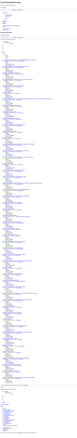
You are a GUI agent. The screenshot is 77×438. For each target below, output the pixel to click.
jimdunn (5, 203)
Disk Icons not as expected (8, 163)
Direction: (21, 385)
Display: (3, 385)
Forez (5, 171)
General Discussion (20, 190)
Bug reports (19, 80)
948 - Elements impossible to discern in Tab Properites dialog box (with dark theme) (19, 144)
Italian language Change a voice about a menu (11, 105)
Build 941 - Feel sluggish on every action (11, 228)
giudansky (6, 346)
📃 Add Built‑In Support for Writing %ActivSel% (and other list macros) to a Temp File (19, 59)
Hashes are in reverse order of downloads (11, 118)
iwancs (5, 229)
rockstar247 (6, 164)
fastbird (5, 222)
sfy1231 (5, 99)
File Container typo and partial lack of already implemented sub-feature (16, 189)
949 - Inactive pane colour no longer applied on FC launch (14, 124)
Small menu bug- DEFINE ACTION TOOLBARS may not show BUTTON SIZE (19, 377)
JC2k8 (5, 274)
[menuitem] (9, 14)
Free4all (5, 67)
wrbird (5, 93)
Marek (5, 287)
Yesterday (6, 365)
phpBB (20, 432)
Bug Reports (19, 99)
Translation (20, 132)
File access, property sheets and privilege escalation (12, 273)
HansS (5, 248)
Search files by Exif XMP (8, 344)
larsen (5, 294)
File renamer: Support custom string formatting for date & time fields (16, 66)
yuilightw (6, 281)
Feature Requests (21, 60)
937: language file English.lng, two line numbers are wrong (14, 286)
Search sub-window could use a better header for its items (14, 169)
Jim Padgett (6, 339)
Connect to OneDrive (7, 92)
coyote (5, 333)
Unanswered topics (6, 28)
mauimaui (6, 106)
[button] (5, 41)
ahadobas (6, 307)
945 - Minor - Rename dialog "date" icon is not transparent (14, 241)
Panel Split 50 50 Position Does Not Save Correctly (12, 202)
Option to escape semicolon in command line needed (13, 247)
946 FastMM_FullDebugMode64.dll (10, 215)
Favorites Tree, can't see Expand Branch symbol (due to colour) (15, 325)
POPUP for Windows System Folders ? (10, 338)
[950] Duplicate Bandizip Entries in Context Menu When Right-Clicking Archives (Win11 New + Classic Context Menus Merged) (28, 98)
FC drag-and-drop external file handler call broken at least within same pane (17, 332)
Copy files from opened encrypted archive (11, 370)
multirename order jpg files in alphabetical (11, 280)
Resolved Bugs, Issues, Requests (23, 216)
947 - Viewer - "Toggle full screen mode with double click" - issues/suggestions (18, 157)
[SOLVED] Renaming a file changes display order (12, 312)
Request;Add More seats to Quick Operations (11, 364)
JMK (5, 378)
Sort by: (11, 385)
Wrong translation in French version (9, 131)
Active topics (5, 29)
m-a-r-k (5, 138)
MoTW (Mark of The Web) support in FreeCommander (13, 85)
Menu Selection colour (7, 137)
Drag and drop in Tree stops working (10, 111)
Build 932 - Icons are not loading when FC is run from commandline (16, 357)
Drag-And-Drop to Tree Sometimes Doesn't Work (12, 221)
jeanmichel (6, 132)
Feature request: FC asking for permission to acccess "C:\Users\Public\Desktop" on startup (20, 293)
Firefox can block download (8, 351)
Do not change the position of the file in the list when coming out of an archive (18, 79)
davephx (5, 268)
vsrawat (5, 235)
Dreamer (5, 158)
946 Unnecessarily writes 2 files (9, 208)
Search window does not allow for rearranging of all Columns (14, 176)
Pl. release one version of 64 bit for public (11, 234)
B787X (5, 216)
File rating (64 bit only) (7, 319)
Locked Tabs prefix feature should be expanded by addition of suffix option (17, 299)
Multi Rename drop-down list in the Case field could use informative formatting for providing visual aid (22, 182)
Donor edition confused (7, 267)
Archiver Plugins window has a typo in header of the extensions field (16, 195)
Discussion (19, 86)
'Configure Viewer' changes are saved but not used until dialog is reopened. (17, 260)
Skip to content (3, 7)
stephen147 (6, 359)
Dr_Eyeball (6, 60)
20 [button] (3, 51)
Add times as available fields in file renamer (11, 72)
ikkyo (5, 255)
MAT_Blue (6, 112)
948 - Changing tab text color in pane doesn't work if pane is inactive (16, 150)
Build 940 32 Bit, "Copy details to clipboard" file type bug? (14, 254)
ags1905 (5, 80)
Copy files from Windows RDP (9, 306)
